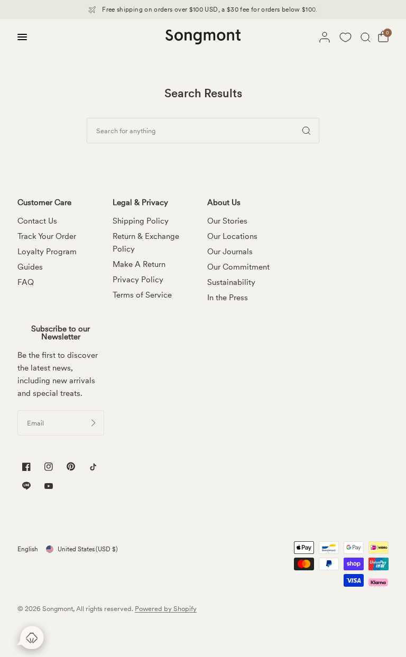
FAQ (25, 282)
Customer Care (44, 203)
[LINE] (26, 486)
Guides (30, 267)
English (27, 549)
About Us (224, 203)
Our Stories (227, 221)
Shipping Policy (141, 221)
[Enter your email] (93, 423)
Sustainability (231, 282)
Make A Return (139, 264)
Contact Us (37, 221)
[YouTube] (49, 487)
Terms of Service (142, 295)
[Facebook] (26, 467)
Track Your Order (46, 236)
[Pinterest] (71, 466)
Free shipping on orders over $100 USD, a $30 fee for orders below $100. (210, 9)
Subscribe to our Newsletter (60, 333)
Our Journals (230, 251)
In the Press (227, 297)
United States (88, 549)
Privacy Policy (138, 279)
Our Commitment (238, 267)
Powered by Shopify (166, 609)
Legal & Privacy (140, 203)
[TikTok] (93, 467)
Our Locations (232, 236)
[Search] (365, 37)
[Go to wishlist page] (345, 37)
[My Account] (325, 37)
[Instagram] (49, 467)
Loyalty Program (47, 251)
